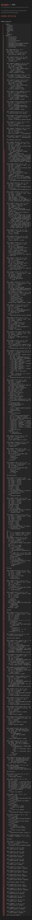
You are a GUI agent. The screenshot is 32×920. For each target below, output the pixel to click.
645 (4, 842)
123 (4, 179)
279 (4, 377)
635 (4, 830)
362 (4, 483)
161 (4, 227)
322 (4, 432)
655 (4, 855)
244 (4, 333)
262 (4, 355)
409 (4, 542)
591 (4, 774)
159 (4, 225)
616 (4, 805)
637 (4, 832)
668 (4, 872)
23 (3, 52)
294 (4, 396)
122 (4, 178)
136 (4, 195)
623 (4, 814)
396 (4, 526)
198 (4, 274)
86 (3, 132)
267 (4, 362)
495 (4, 652)
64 (3, 104)
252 (4, 343)
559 (4, 733)
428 (4, 566)
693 (4, 903)
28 (3, 58)
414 (4, 549)
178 (4, 249)
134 (4, 193)
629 (4, 822)
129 (4, 186)
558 (4, 732)
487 (4, 641)
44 (3, 78)
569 (4, 746)
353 (4, 471)
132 (4, 190)
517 (4, 680)
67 (3, 108)
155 (4, 219)
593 (4, 776)
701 (4, 913)
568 (4, 744)
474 (4, 625)
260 (4, 353)
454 (4, 600)
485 (4, 639)
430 (4, 569)
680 (4, 887)
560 (4, 734)
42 (3, 76)
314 (4, 422)
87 (3, 133)
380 (4, 505)
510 (4, 671)
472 (4, 622)
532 (4, 699)
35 (3, 67)
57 (3, 95)
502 (4, 661)
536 (4, 704)
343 (4, 458)
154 (4, 218)
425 (4, 563)
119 (4, 174)
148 (4, 211)
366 (4, 488)
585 (4, 766)
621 (4, 812)
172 (4, 241)
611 (4, 799)
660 (4, 861)
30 (3, 61)
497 (4, 654)
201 (4, 278)
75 (3, 118)
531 (4, 697)
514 (4, 676)
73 (3, 115)
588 (4, 770)
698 (4, 910)
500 (4, 658)
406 (4, 539)
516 (4, 678)
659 (4, 860)
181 (4, 253)
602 (4, 788)
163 (4, 230)
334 (4, 447)
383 (4, 509)
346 (4, 462)
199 (4, 275)
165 (4, 232)
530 (4, 696)
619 (4, 809)
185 (4, 258)
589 (4, 771)
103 (4, 153)
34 (3, 66)
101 (4, 151)
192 (4, 267)
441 (4, 583)
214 (4, 294)
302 (4, 406)
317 (4, 425)
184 (4, 256)
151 (4, 214)
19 (3, 47)
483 (4, 636)
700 (4, 912)
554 (4, 727)
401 (4, 532)
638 (4, 833)
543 (4, 713)
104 (4, 155)
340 (4, 455)
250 (4, 340)
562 (4, 737)
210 (4, 289)
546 (4, 716)
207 (4, 286)
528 (4, 694)
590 (4, 772)
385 (4, 512)
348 (4, 465)
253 (4, 344)
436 (4, 577)
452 (4, 597)
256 (4, 348)
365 (4, 486)
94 (3, 142)
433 (4, 573)
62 (3, 101)
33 (3, 64)
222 (4, 305)
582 (4, 762)
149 (4, 212)
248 (4, 338)
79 (3, 123)
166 (4, 233)
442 (4, 584)
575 (4, 753)
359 (4, 479)
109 (4, 161)
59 (3, 97)
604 (4, 790)
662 (4, 864)
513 (4, 675)
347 (4, 464)
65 (3, 105)
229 (4, 314)
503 (4, 662)
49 (3, 85)
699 (4, 911)
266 (4, 361)
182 (4, 254)
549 (4, 720)
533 (4, 700)
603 (4, 789)
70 (3, 111)
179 (4, 250)
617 (4, 807)
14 (3, 40)
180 (4, 251)
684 (4, 892)
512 (4, 673)
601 (4, 786)
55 (3, 92)
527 (4, 692)
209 (4, 288)
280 (4, 378)
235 (4, 321)
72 (3, 114)
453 (4, 598)
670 (4, 874)
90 (3, 137)
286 (4, 386)
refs (9, 16)
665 (4, 868)
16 (3, 43)
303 (4, 408)
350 (4, 467)
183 (4, 255)
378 (4, 503)
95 (3, 143)
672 (4, 877)
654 (4, 854)
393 (4, 522)
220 (4, 302)
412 (4, 546)
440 (4, 582)
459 (4, 606)
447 (4, 591)
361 (4, 481)
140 (4, 200)
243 (4, 331)
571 (4, 748)
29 (3, 59)
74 (3, 117)
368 (4, 490)
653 (4, 852)
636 (4, 831)
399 (4, 530)
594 (4, 777)
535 (4, 702)
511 (4, 672)
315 (4, 423)
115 (4, 169)
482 (4, 635)
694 (4, 905)
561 (4, 736)
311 (4, 418)
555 (4, 728)
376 (4, 500)
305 (4, 410)
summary (4, 16)
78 (3, 122)
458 (4, 605)
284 (4, 383)
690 (4, 900)
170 (4, 239)
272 (4, 368)
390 (4, 518)
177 (4, 247)
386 (4, 513)
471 (4, 621)
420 (4, 556)
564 (4, 739)
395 (4, 525)
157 (4, 222)
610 (4, 798)
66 (3, 106)
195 (4, 270)
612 (4, 800)
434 (4, 574)
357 (4, 476)
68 (3, 109)
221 (4, 303)
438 (4, 579)
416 (4, 551)
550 (4, 722)
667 (4, 870)
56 (3, 94)
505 (4, 664)
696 (4, 907)
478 (4, 630)
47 (3, 82)
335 (4, 448)
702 (4, 915)
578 (4, 757)
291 (4, 392)
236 (4, 322)
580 (4, 760)
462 (4, 610)
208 (4, 287)
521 (4, 685)
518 (4, 681)
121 (4, 176)
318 (4, 427)
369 (4, 491)
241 (4, 329)
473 (4, 624)
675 (4, 880)
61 (3, 100)
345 (4, 461)
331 (4, 443)
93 (3, 141)
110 (4, 162)
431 (4, 570)
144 (4, 206)
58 (3, 96)
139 (4, 199)
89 (3, 136)
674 (4, 879)
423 (4, 560)
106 (4, 157)
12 (3, 38)
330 (4, 442)
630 (4, 823)
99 (3, 148)
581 (4, 761)
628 (4, 821)
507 (4, 667)
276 (4, 373)
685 (4, 893)
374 (4, 498)
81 (3, 125)
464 (4, 612)
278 (4, 376)
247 (4, 336)
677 (4, 883)
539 (4, 708)
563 (4, 738)
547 (4, 718)
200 (4, 277)
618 (4, 808)
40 (3, 73)
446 (4, 589)
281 (4, 380)
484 (4, 638)
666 (4, 869)
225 (4, 308)
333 (4, 446)
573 (4, 751)
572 (4, 750)
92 (3, 139)
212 (4, 292)
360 (4, 480)
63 (3, 103)
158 (4, 223)
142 (4, 203)
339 (4, 453)
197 (4, 273)
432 (4, 572)
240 (4, 328)
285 (4, 385)
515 (4, 677)
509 (4, 669)
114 (4, 167)
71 (3, 113)
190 (4, 264)
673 (4, 878)
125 (4, 181)
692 (4, 902)
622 (4, 813)
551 (4, 723)
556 (4, 729)
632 (4, 826)
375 (4, 499)
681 (4, 888)
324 (4, 434)
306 (4, 411)
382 (4, 508)
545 (4, 715)
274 (4, 371)
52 (3, 89)
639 (4, 835)
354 (4, 472)
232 (4, 317)
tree (12, 16)
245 (4, 334)
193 (4, 268)
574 (4, 752)
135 (4, 194)
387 (4, 514)
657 (4, 858)
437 (4, 578)
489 (4, 644)
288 (4, 389)
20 (3, 48)
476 (4, 628)
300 (4, 404)
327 (4, 438)
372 (4, 495)
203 (4, 280)
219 (4, 301)
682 (4, 889)
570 (4, 747)
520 (4, 683)
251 (4, 342)
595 (4, 779)
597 (4, 781)
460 (4, 607)
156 (4, 221)
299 (4, 403)
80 (3, 124)
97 (3, 146)
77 (3, 120)
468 (4, 617)
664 (4, 866)
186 (4, 259)
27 (3, 57)
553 (4, 725)
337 (4, 451)
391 (4, 519)
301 (4, 405)
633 (4, 827)
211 (4, 291)
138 (4, 198)
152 (4, 216)
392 (4, 521)
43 (3, 77)
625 (4, 817)
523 (4, 687)
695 (4, 906)
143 (4, 204)
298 (4, 401)
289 (4, 390)
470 (4, 620)
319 (4, 428)
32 (3, 63)
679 (4, 886)
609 (4, 797)
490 (4, 645)
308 (4, 414)
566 (4, 742)
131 (4, 189)
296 (4, 399)
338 (4, 452)
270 (4, 366)
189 (4, 263)
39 (3, 72)
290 (4, 391)
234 (4, 320)
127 (4, 184)
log (15, 16)
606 (4, 793)
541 (4, 710)
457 (4, 603)
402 (4, 533)
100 (4, 150)
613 (4, 802)
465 (4, 614)
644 (4, 841)
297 (4, 400)
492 (4, 648)
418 (4, 554)
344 (4, 460)
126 (4, 183)
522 (4, 686)
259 (4, 352)
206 (4, 284)
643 (4, 840)
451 (4, 596)
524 (4, 689)
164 (4, 231)
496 (4, 653)
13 (3, 39)
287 (4, 387)
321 (4, 430)
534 (4, 701)
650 (4, 849)
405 (4, 537)
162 (4, 228)
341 (4, 456)
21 (3, 49)
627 (4, 819)
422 (4, 559)
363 (4, 484)
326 (4, 437)
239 (4, 326)
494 (4, 650)
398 (4, 528)
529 (4, 695)
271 (4, 367)
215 (4, 296)
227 (4, 311)
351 (4, 469)
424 (4, 561)
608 (4, 795)
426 (4, 564)
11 (3, 36)
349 (4, 466)
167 (4, 235)
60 (3, 99)
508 (4, 668)
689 (4, 898)
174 (4, 244)
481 (4, 634)
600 (4, 785)
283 (4, 382)
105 (4, 156)
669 (4, 873)
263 (4, 357)
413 (4, 547)
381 (4, 507)
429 (4, 568)
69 (3, 110)
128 (4, 185)
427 (4, 565)
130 (4, 188)
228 (4, 312)
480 (4, 633)
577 (4, 756)
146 (4, 208)
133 (4, 192)
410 (4, 544)
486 (4, 640)
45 (3, 80)
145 (4, 207)
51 (3, 87)
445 (4, 588)
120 (4, 175)
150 (4, 213)
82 (3, 127)
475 (4, 626)
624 (4, 816)
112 (4, 165)
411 (4, 545)
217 (4, 298)
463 (4, 611)
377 (4, 502)
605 (4, 791)
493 (4, 649)
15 (3, 42)
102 (4, 152)
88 (3, 134)
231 (4, 316)
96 (3, 144)
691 (4, 901)
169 (4, 237)
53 (3, 90)
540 (4, 709)
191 (4, 265)
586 (4, 767)
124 (4, 180)
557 (4, 730)
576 (4, 755)
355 (4, 474)
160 (4, 226)
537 (4, 705)
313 (4, 420)
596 (4, 780)
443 (4, 586)
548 (4, 719)
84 (3, 129)
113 (4, 166)
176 (4, 246)
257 (4, 349)
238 (4, 325)
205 (4, 283)
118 (4, 172)
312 (4, 419)
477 (4, 629)
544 (4, 714)
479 (4, 631)
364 (4, 485)
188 (4, 261)
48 (3, 83)
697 (4, 908)
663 (4, 865)
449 (4, 593)
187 (4, 260)
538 (4, 706)
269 (4, 364)
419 (4, 555)
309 (4, 415)
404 (4, 536)
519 (4, 682)
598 (4, 783)
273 (4, 369)
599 (4, 784)
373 (4, 497)
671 (4, 875)
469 (4, 619)
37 (3, 70)
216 (4, 297)
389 (4, 517)
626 (4, 818)
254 (4, 345)
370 (4, 493)
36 (3, 68)
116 (4, 170)
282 (4, 381)
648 (4, 846)
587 (4, 769)
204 (4, 282)
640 (4, 836)
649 (4, 847)
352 (4, 470)
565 (4, 741)
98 (3, 147)
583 (4, 764)
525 (4, 690)
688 (4, 897)
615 (4, 804)
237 (4, 324)
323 (4, 433)
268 (4, 363)
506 (4, 666)
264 (4, 358)
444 (4, 587)
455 (4, 601)
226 (4, 310)
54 (3, 91)
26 (3, 56)
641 (4, 837)
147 (4, 209)
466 (4, 615)
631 (4, 825)
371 (4, 494)
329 (4, 441)
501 (4, 659)
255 (4, 347)
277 (4, 375)
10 (3, 35)
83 (3, 128)
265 (4, 359)
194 (4, 269)
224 (4, 307)
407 (4, 540)
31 (3, 62)
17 (3, 44)
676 (4, 882)
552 (4, 724)
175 (4, 245)
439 (4, 580)
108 (4, 160)
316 (4, 424)
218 (4, 300)
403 (4, 535)
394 (4, 523)
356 (4, 475)
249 (4, 339)
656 (4, 856)
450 (4, 594)
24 (3, 53)
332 (4, 444)
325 (4, 436)
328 (4, 439)
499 (4, 657)
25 (3, 54)
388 (4, 516)
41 (3, 75)
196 (4, 272)
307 (4, 413)
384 (4, 511)
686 (4, 894)
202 (4, 279)
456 (4, 602)
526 (4, 691)
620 (4, 811)
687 (4, 896)
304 (4, 409)
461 (4, 608)
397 (4, 527)
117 (4, 171)
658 (4, 859)
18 (3, 45)
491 (4, 647)
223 (4, 306)
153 (4, 217)
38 (3, 71)
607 (4, 794)
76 (3, 119)
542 (4, 711)
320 (4, 429)
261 (4, 354)
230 (4, 315)
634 (4, 828)
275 (4, 372)
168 (4, 236)
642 (4, 838)
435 (4, 575)
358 (4, 478)
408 (4, 541)
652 (4, 851)
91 (3, 138)
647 (4, 845)
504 (4, 663)
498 (4, 655)
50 (3, 86)
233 (4, 319)
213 (4, 293)
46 (3, 81)
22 (3, 50)
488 (4, 643)
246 (4, 335)
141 (4, 202)
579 (4, 758)
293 (4, 395)
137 (4, 197)
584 (4, 765)
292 (4, 394)
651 (4, 850)
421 (4, 558)
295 (4, 397)
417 (4, 553)
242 (4, 330)
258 (4, 350)
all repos (5, 4)
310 (4, 417)
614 (4, 803)
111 (4, 164)
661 (4, 863)
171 (4, 240)
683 (4, 891)
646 (4, 844)
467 (4, 616)
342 (4, 457)
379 (4, 504)
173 (4, 242)
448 (4, 592)
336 (4, 450)
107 (4, 158)
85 (3, 131)
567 (4, 743)
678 (4, 884)
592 (4, 775)
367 (4, 489)
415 (4, 550)
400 (4, 531)
